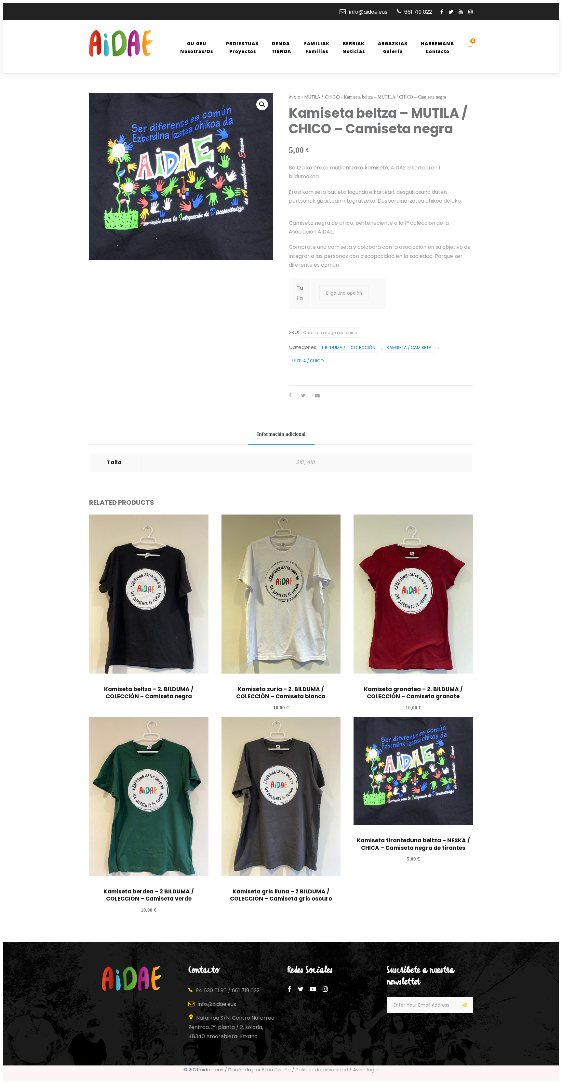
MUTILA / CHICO (322, 97)
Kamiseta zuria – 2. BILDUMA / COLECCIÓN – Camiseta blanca (281, 692)
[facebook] (441, 12)
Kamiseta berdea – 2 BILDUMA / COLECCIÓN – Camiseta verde (148, 895)
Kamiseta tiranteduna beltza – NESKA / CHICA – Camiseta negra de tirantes (413, 843)
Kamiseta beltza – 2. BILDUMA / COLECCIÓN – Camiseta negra (149, 692)
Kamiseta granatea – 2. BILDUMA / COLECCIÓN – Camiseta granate (413, 692)
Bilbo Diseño (276, 1069)
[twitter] (450, 12)
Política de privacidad (322, 1069)
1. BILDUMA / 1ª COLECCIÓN (348, 347)
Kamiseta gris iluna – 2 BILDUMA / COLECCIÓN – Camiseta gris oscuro (281, 895)
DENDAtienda (281, 47)
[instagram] (470, 12)
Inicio (295, 97)
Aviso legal (366, 1069)
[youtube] (461, 12)
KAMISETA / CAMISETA (409, 347)
